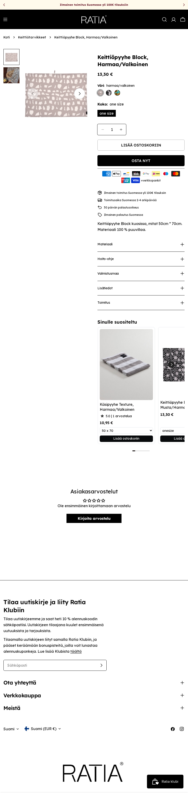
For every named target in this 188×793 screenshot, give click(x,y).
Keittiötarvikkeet (32, 37)
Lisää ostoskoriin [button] (126, 438)
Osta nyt (141, 160)
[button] (171, 364)
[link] (126, 364)
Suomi (8, 729)
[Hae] (164, 19)
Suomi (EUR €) (43, 728)
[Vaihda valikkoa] (5, 19)
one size (107, 113)
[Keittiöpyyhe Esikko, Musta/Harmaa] (109, 93)
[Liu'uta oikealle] (79, 93)
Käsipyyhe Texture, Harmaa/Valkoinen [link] (117, 407)
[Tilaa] (101, 665)
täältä (76, 651)
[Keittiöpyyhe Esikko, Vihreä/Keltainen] (117, 93)
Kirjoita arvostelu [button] (94, 518)
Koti (6, 37)
